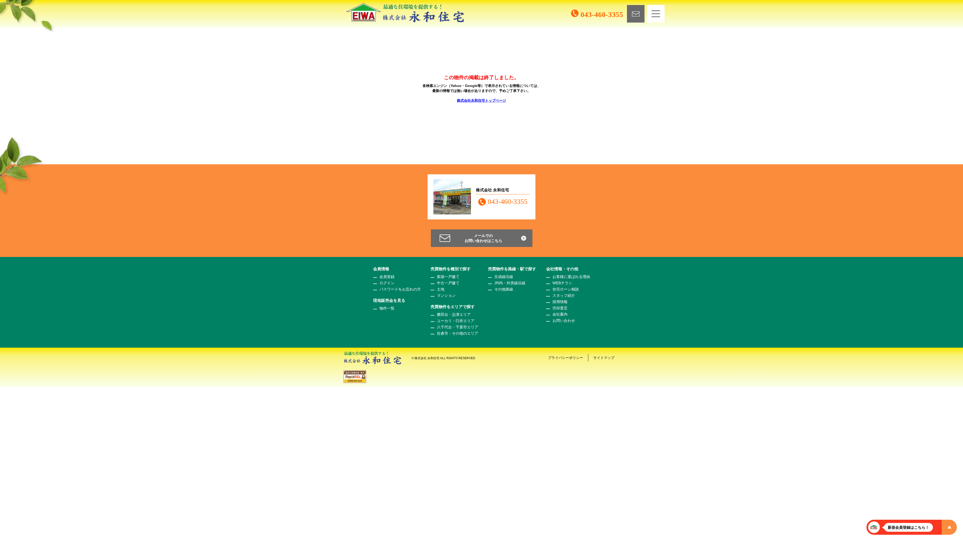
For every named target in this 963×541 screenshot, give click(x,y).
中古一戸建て (448, 283)
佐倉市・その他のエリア (457, 333)
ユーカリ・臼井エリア (455, 321)
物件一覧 (386, 308)
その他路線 (503, 289)
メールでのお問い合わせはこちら (483, 238)
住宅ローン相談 (565, 289)
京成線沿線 (503, 277)
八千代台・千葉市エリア (457, 327)
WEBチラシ (562, 283)
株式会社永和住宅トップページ (481, 100)
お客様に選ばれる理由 (571, 277)
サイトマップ (603, 358)
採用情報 (560, 302)
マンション (446, 295)
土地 (440, 289)
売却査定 (560, 308)
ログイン (386, 283)
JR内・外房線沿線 (509, 283)
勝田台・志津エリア (454, 314)
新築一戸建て (448, 277)
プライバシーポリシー (565, 358)
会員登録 (386, 277)
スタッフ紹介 (563, 295)
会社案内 (560, 314)
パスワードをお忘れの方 (400, 289)
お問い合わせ (563, 320)
